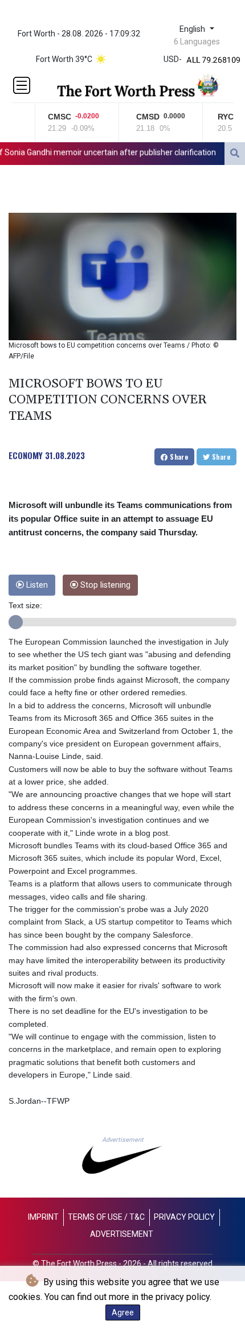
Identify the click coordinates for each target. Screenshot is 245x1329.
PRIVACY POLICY (184, 1216)
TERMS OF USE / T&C (106, 1216)
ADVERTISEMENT (121, 1234)
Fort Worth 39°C (64, 59)
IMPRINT (43, 1216)
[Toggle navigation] (22, 85)
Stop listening (104, 585)
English (193, 29)
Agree (123, 1312)
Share (178, 456)
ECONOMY (26, 455)
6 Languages (197, 41)
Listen (36, 585)
